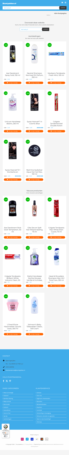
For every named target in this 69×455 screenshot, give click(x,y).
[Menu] (8, 425)
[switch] (5, 436)
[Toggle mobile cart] (62, 2)
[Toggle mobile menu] (65, 2)
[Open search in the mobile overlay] (34, 8)
